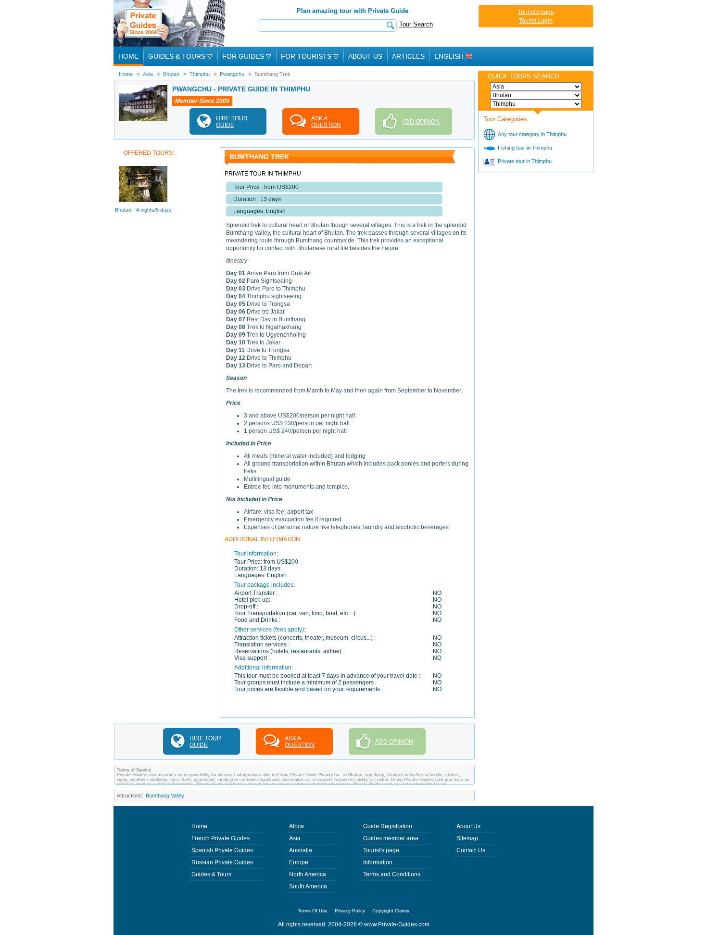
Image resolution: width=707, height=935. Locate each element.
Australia (300, 850)
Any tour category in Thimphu (532, 134)
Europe (298, 862)
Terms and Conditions (391, 874)
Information (377, 862)
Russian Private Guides (222, 862)
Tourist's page (536, 12)
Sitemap (467, 838)
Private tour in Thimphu (525, 161)
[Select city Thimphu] (535, 104)
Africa (296, 826)
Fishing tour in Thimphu (525, 148)
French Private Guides (220, 838)
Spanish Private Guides (222, 850)
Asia (295, 838)
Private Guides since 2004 (170, 23)
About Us (365, 56)
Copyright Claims (390, 910)
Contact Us (470, 850)
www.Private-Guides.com (396, 924)
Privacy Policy (350, 910)
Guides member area (390, 838)
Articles (408, 56)
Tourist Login (536, 20)
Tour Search (416, 24)
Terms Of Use (313, 910)
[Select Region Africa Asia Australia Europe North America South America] (535, 86)
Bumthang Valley (165, 795)
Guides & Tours (211, 874)
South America (308, 886)
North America (307, 874)
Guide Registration (387, 826)
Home (128, 56)
